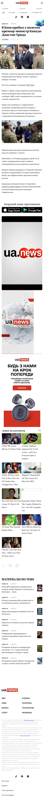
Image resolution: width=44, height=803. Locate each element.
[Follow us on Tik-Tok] (16, 17)
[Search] (42, 3)
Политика (27, 703)
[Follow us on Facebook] (22, 17)
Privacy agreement (8, 790)
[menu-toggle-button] (2, 3)
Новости (5, 24)
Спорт (4, 712)
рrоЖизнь (27, 712)
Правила (4, 786)
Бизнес (5, 708)
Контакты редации (8, 795)
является (25, 158)
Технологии (28, 708)
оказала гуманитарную (11, 186)
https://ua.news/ (29, 720)
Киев (4, 703)
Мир (3, 698)
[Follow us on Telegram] (28, 17)
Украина (13, 24)
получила (19, 170)
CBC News (30, 85)
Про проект (5, 781)
